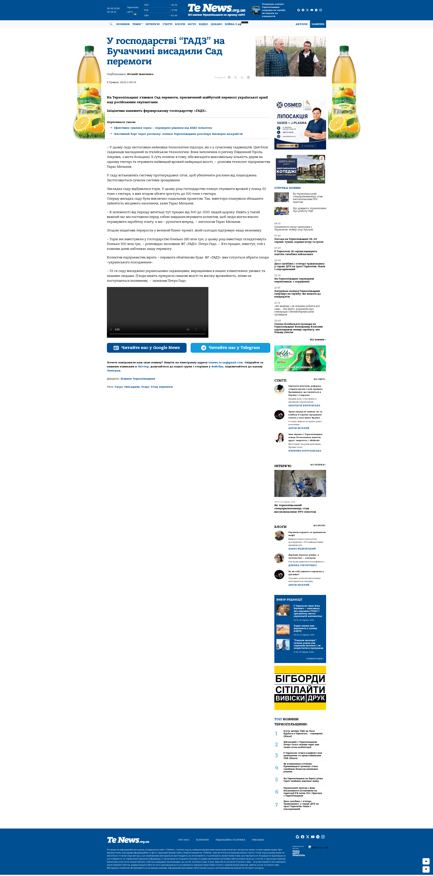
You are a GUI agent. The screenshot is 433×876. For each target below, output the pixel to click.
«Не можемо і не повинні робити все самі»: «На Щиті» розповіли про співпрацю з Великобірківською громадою (297, 310)
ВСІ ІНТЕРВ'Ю (318, 465)
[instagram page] (320, 10)
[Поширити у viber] (242, 77)
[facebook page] (303, 10)
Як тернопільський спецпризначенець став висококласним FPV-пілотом (308, 198)
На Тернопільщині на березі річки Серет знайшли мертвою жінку (303, 779)
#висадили (132, 386)
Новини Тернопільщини (138, 378)
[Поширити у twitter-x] (236, 77)
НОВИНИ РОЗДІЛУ (315, 659)
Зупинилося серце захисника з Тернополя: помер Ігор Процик (293, 228)
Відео (203, 24)
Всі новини (318, 339)
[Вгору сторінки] (426, 861)
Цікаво (216, 24)
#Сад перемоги (162, 386)
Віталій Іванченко (140, 74)
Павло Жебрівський (302, 548)
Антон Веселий (298, 428)
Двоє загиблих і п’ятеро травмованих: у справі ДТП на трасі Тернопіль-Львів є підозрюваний (299, 266)
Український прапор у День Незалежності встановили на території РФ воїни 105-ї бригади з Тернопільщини (302, 792)
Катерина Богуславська (304, 450)
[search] (111, 24)
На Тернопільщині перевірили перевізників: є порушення (294, 280)
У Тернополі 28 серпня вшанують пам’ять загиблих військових (295, 253)
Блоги (180, 24)
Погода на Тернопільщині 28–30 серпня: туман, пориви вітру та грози (298, 240)
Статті (167, 24)
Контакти (202, 839)
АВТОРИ (301, 24)
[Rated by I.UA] (318, 847)
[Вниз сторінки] (426, 869)
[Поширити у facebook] (229, 77)
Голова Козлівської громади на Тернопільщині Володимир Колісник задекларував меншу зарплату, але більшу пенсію (298, 328)
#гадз (145, 386)
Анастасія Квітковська (304, 405)
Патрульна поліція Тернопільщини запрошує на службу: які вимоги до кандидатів (274, 10)
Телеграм (113, 370)
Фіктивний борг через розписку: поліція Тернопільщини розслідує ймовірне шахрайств (178, 133)
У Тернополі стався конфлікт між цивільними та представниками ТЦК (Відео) (302, 755)
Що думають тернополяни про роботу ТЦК (309, 209)
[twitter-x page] (307, 10)
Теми (136, 24)
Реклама (258, 839)
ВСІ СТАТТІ (320, 379)
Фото (192, 24)
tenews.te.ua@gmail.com (225, 362)
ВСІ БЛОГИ (319, 525)
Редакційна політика (230, 839)
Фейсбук (217, 366)
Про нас (183, 839)
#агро (119, 386)
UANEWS (318, 24)
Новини (123, 24)
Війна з (236, 24)
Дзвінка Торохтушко (302, 565)
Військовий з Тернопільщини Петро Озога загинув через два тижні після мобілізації (301, 744)
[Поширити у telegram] (248, 77)
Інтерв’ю (152, 24)
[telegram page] (316, 10)
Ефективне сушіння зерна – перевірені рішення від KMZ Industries (163, 127)
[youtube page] (312, 10)
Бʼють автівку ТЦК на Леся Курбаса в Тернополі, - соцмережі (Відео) (303, 733)
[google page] (298, 10)
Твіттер (143, 366)
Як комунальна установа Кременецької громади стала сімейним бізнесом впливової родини (300, 767)
